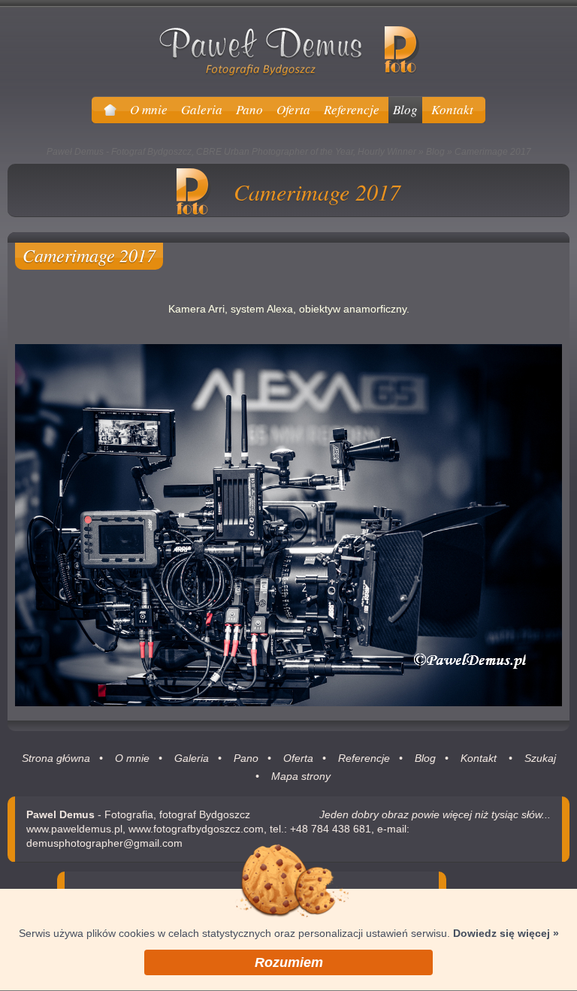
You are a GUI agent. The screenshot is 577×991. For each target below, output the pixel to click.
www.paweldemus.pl (74, 829)
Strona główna (56, 758)
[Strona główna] (110, 109)
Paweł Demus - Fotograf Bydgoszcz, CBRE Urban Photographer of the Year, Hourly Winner (231, 152)
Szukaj (540, 758)
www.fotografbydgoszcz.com (196, 829)
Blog (435, 152)
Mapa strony (301, 776)
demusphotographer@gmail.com (104, 843)
